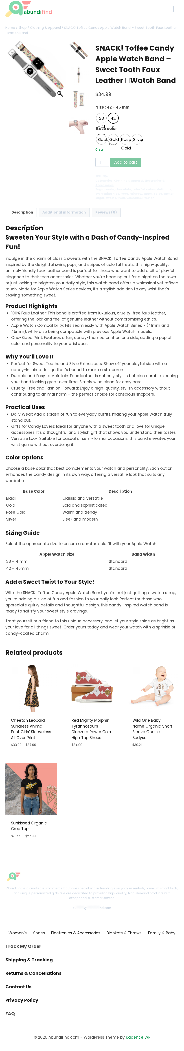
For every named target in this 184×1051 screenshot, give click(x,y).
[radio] (101, 118)
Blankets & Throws (124, 933)
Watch (148, 198)
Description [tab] (22, 212)
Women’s (18, 933)
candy (109, 189)
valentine (134, 198)
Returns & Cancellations (33, 973)
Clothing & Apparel (128, 181)
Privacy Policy (21, 1000)
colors (151, 189)
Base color (106, 128)
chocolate (123, 189)
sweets (111, 198)
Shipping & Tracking (29, 960)
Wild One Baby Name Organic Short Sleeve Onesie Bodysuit (152, 729)
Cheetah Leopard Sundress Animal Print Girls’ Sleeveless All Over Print (31, 729)
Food (124, 194)
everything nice (107, 194)
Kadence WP (138, 1037)
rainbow (135, 194)
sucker (168, 194)
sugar (99, 198)
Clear (99, 149)
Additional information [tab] (64, 212)
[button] (60, 71)
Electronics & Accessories (75, 933)
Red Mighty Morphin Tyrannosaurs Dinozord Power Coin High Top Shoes (91, 729)
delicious (164, 189)
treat (121, 198)
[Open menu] (173, 8)
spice (158, 194)
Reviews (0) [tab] (106, 212)
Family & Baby (161, 933)
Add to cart (125, 162)
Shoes (39, 933)
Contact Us (18, 987)
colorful (138, 189)
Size (100, 107)
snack (148, 194)
